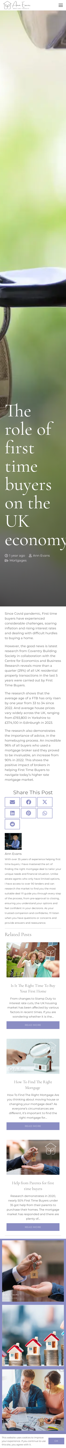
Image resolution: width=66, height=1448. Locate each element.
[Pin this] (28, 813)
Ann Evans (41, 555)
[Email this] (12, 802)
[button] (60, 5)
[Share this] (28, 802)
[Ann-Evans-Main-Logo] (16, 5)
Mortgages (18, 560)
